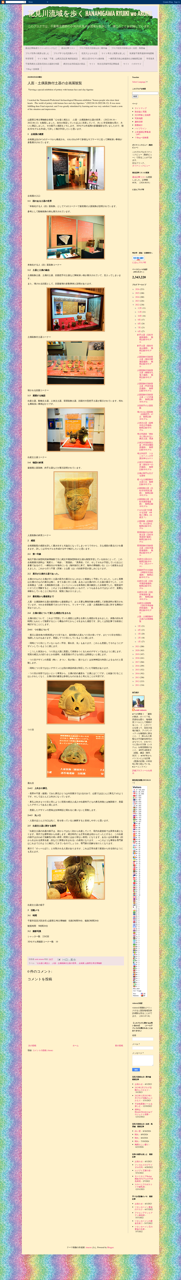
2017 (137, 662)
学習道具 (150, 58)
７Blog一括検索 (32, 69)
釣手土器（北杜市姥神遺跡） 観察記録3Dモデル (145, 338)
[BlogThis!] (66, 959)
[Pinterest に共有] (74, 959)
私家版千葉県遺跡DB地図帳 (142, 53)
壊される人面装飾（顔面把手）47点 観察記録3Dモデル (145, 415)
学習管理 (29, 58)
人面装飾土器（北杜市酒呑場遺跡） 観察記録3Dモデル (145, 503)
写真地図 (139, 118)
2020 (137, 650)
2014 (137, 673)
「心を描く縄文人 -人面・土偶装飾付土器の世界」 (56, 963)
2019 (137, 654)
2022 (137, 304)
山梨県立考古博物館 (93, 963)
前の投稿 (119, 1045)
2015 (137, 669)
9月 (139, 319)
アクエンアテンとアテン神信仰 (144, 1213)
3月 (139, 633)
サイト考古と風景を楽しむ (113, 53)
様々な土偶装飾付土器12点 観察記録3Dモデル (145, 482)
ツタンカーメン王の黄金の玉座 (144, 1227)
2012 (137, 681)
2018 (137, 658)
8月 (139, 323)
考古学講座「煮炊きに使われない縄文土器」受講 (145, 436)
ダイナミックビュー (141, 165)
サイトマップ (141, 108)
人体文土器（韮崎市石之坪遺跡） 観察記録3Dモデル (146, 426)
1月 (139, 641)
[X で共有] (69, 959)
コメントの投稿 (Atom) (43, 1050)
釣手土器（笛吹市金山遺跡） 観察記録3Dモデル (145, 349)
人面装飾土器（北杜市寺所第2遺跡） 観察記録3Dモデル (145, 491)
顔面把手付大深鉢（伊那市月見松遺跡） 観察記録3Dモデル (145, 573)
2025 (137, 293)
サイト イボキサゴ (132, 63)
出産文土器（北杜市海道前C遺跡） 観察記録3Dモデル (145, 595)
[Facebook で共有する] (71, 959)
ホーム (76, 1045)
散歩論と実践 (141, 111)
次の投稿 (32, 1045)
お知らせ (139, 1084)
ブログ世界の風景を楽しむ (37, 53)
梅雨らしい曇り (142, 1144)
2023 (137, 300)
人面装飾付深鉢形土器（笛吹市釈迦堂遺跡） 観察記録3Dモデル (145, 361)
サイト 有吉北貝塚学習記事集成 (104, 63)
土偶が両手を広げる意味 (145, 474)
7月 (139, 327)
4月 (139, 630)
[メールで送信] (63, 959)
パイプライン (141, 128)
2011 (137, 685)
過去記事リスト (68, 48)
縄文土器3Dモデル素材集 (93, 58)
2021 (137, 646)
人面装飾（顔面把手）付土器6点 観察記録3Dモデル (145, 525)
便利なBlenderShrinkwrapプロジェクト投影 (143, 1112)
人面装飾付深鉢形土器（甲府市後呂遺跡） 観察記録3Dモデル (145, 387)
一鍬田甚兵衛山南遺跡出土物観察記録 (125, 58)
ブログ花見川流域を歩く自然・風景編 (128, 48)
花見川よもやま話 (89, 53)
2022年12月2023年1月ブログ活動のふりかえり (144, 1098)
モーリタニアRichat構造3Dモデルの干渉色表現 (144, 1178)
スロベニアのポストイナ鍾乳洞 (144, 1185)
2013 (137, 677)
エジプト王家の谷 (143, 1170)
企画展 (81, 963)
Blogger (110, 1247)
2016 (137, 665)
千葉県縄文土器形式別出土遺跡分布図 (42, 63)
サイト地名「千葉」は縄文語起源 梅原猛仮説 (58, 58)
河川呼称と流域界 (143, 115)
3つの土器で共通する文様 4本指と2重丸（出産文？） (144, 513)
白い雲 (138, 1131)
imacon (89, 1247)
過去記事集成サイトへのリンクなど (41, 48)
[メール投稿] (59, 959)
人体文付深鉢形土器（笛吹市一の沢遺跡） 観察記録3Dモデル (145, 465)
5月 (139, 626)
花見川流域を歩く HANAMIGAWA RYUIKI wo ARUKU (90, 14)
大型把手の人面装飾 (145, 406)
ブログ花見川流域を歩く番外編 (93, 48)
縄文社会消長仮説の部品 (74, 63)
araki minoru (140, 710)
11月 (140, 311)
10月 (140, 315)
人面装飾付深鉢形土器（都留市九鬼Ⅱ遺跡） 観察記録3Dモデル (145, 375)
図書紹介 (139, 125)
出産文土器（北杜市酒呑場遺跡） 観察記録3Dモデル (146, 584)
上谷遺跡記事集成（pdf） (143, 133)
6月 (139, 331)
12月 (140, 308)
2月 (139, 637)
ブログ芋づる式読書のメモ (65, 53)
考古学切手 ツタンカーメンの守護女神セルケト (145, 456)
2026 (137, 289)
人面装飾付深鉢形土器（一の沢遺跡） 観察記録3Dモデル (145, 398)
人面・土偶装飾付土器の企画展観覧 (145, 619)
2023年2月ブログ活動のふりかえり (143, 1088)
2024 (137, 297)
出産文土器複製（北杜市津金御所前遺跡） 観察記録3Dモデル (145, 608)
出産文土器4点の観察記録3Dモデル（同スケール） (145, 562)
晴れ (137, 1134)
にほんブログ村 (139, 262)
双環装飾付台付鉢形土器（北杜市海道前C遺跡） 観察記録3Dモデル (145, 537)
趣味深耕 (139, 121)
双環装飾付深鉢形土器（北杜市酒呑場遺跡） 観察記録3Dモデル (145, 550)
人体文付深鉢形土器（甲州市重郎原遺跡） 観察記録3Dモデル (145, 446)
